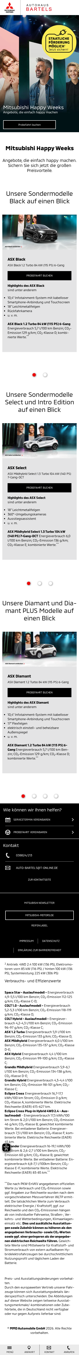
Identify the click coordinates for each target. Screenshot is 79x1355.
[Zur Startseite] (32, 7)
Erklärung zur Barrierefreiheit (40, 950)
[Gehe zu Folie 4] (56, 796)
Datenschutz (51, 940)
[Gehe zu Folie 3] (50, 583)
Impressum (26, 940)
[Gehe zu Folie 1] (34, 374)
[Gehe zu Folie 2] (45, 374)
